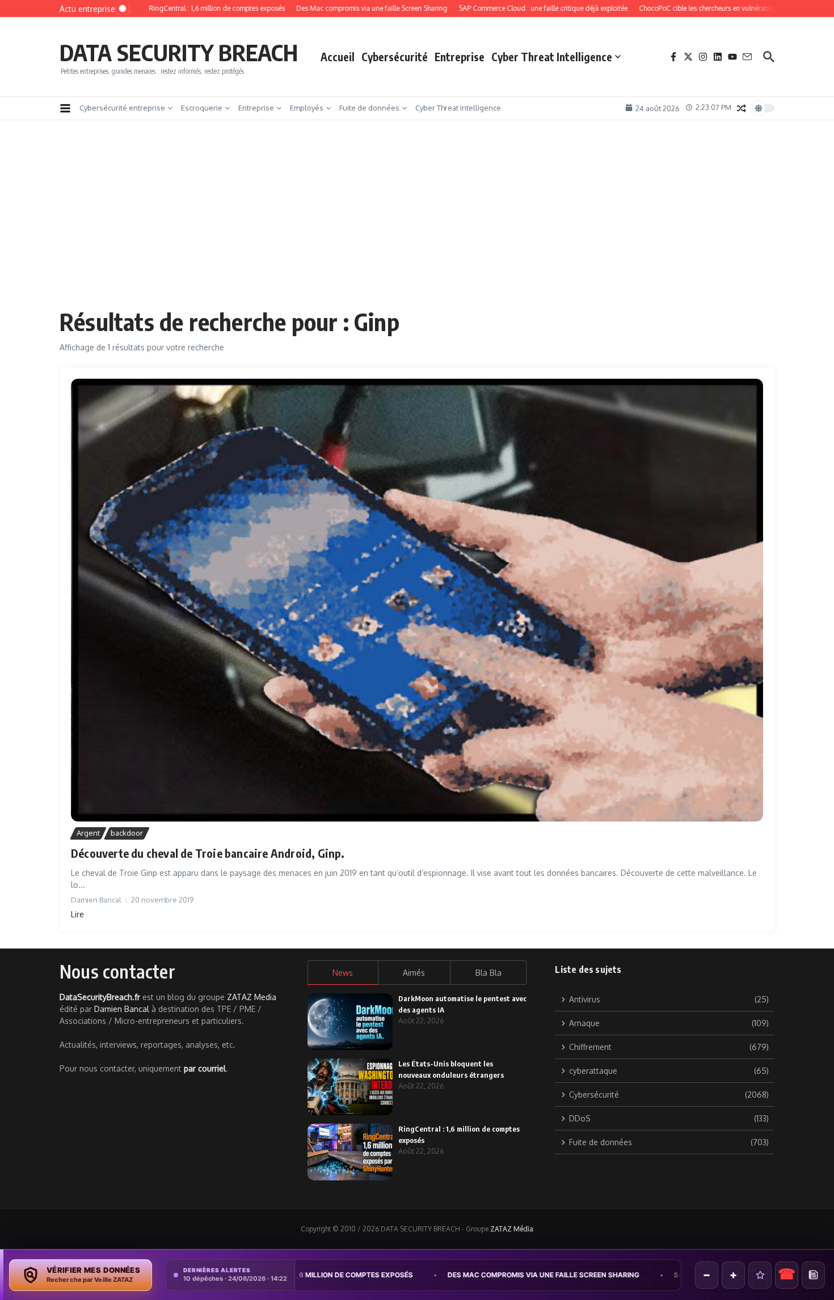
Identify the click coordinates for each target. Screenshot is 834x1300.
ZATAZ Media (251, 997)
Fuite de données (369, 107)
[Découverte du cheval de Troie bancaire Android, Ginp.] (417, 600)
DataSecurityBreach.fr (100, 997)
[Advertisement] (417, 222)
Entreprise (460, 56)
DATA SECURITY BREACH (179, 52)
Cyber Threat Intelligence (551, 56)
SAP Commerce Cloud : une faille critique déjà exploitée (665, 1275)
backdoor (127, 832)
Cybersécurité (394, 56)
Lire (77, 914)
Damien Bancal (121, 1009)
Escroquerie (201, 107)
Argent (88, 832)
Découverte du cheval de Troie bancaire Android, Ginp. (208, 853)
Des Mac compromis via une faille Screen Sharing (425, 1275)
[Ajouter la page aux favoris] (760, 1275)
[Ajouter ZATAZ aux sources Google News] (813, 1275)
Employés (306, 107)
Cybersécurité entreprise (122, 107)
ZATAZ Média (511, 1229)
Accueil (338, 56)
